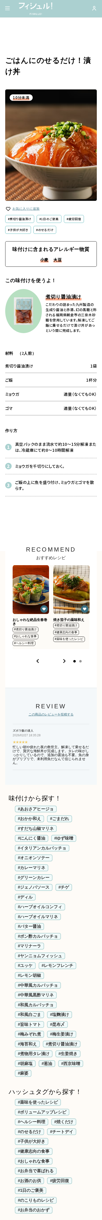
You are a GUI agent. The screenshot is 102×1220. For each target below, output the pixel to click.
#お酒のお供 (29, 1180)
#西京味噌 (70, 1063)
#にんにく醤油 (31, 838)
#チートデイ (61, 1131)
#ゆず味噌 (63, 838)
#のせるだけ (45, 230)
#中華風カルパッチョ (38, 985)
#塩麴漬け (59, 1014)
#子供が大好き (18, 230)
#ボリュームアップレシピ (42, 1112)
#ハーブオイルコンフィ (40, 906)
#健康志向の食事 (34, 1151)
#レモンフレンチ (57, 965)
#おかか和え (29, 818)
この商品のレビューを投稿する (51, 714)
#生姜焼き (67, 1053)
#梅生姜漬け (61, 1034)
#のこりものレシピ (36, 1200)
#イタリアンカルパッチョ (42, 848)
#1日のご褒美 (49, 219)
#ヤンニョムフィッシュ (40, 956)
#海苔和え (27, 1044)
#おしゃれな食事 (34, 1161)
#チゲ (63, 887)
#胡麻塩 (25, 1063)
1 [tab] (74, 661)
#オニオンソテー (34, 857)
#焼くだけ (63, 1121)
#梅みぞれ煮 (29, 1034)
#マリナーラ (29, 946)
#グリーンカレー (34, 877)
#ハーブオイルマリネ (38, 916)
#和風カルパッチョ (36, 1005)
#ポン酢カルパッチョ (38, 936)
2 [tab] (80, 661)
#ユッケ (25, 965)
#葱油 (47, 1063)
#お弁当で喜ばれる (36, 1170)
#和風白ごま (29, 1014)
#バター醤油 (29, 926)
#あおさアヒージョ (36, 809)
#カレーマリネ (31, 867)
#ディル (25, 897)
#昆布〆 (57, 1024)
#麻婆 (23, 1073)
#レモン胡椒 (29, 975)
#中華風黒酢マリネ (36, 995)
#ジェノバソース (34, 887)
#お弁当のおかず (34, 1210)
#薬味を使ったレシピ (38, 1102)
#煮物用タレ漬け (34, 1053)
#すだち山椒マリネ (36, 828)
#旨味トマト (29, 1024)
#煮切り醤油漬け (19, 219)
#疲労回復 (74, 219)
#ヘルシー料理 (31, 1121)
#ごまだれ (59, 818)
